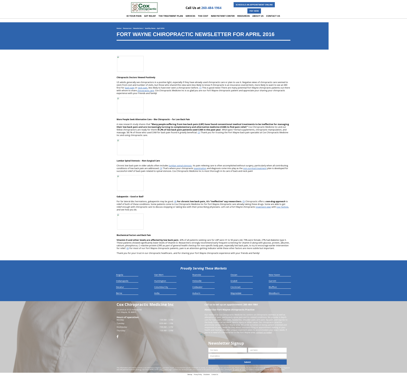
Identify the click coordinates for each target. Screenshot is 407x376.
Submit (247, 362)
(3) (161, 168)
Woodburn (274, 293)
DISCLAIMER (163, 370)
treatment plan (263, 206)
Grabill (234, 280)
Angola (119, 274)
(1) (200, 87)
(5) (243, 201)
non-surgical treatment (255, 168)
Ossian (234, 274)
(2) (199, 132)
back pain (130, 87)
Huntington (160, 280)
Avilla (156, 293)
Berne (119, 293)
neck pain (142, 87)
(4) (175, 201)
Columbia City (161, 287)
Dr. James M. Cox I (239, 370)
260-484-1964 (211, 8)
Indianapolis (122, 280)
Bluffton (273, 287)
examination (200, 168)
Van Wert (158, 274)
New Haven (274, 274)
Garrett (272, 280)
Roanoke (196, 274)
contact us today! (264, 332)
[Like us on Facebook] (117, 337)
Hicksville (196, 280)
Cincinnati (235, 287)
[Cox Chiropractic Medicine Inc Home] (144, 7)
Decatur (120, 287)
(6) (127, 248)
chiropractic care (145, 90)
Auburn (196, 293)
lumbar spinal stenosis (180, 165)
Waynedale (236, 293)
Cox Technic (282, 206)
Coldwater (197, 287)
